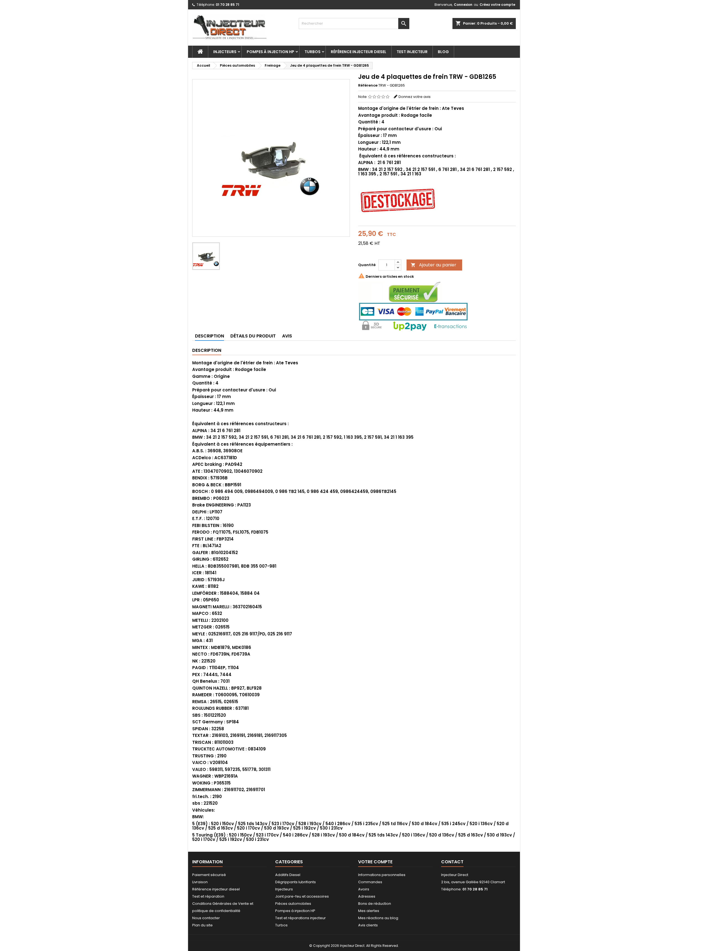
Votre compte (375, 862)
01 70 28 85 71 (227, 4)
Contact (452, 862)
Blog (443, 51)
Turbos (312, 51)
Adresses (366, 896)
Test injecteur (412, 51)
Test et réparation (208, 896)
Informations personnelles (381, 874)
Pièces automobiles (293, 903)
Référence (368, 85)
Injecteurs (224, 51)
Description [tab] (209, 336)
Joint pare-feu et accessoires (302, 896)
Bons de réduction (374, 903)
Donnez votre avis (415, 96)
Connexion (463, 4)
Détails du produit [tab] (253, 336)
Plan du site (202, 925)
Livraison (200, 882)
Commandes (370, 882)
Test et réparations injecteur (300, 918)
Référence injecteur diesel (358, 51)
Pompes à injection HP (270, 51)
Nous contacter (206, 918)
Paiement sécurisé (209, 874)
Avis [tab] (287, 336)
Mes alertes (368, 910)
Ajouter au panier (433, 265)
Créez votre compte (497, 4)
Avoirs (363, 889)
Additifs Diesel (287, 874)
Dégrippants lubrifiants (295, 882)
